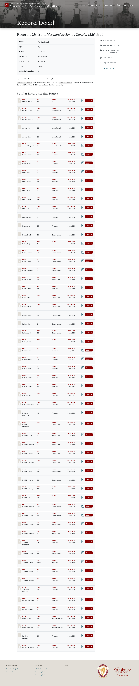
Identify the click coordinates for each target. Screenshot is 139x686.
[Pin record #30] (82, 216)
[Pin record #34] (82, 225)
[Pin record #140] (82, 497)
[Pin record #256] (82, 646)
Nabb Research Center (43, 669)
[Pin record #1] (82, 100)
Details (88, 100)
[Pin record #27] (82, 189)
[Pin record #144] (82, 532)
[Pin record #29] (82, 207)
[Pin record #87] (82, 269)
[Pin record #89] (82, 287)
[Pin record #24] (82, 163)
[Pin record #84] (82, 243)
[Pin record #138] (82, 479)
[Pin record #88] (82, 278)
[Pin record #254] (82, 635)
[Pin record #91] (82, 305)
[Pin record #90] (82, 296)
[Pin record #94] (82, 332)
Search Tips (121, 5)
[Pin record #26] (82, 180)
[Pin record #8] (82, 145)
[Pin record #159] (82, 561)
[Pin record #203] (82, 599)
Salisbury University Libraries (45, 672)
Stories (98, 5)
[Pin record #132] (82, 423)
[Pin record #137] (82, 470)
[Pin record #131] (82, 412)
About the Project (12, 669)
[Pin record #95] (82, 341)
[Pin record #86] (82, 261)
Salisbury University (42, 675)
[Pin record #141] (82, 506)
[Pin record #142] (82, 515)
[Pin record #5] (82, 118)
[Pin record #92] (82, 314)
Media (105, 5)
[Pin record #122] (82, 394)
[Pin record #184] (82, 588)
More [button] (131, 5)
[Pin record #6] (82, 127)
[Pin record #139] (82, 488)
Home (83, 5)
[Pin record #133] (82, 434)
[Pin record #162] (82, 579)
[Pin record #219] (82, 626)
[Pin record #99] (82, 350)
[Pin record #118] (82, 367)
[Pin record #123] (82, 403)
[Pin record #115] (82, 359)
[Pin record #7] (82, 136)
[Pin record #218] (82, 617)
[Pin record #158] (82, 552)
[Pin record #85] (82, 252)
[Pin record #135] (82, 452)
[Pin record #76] (82, 234)
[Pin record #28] (82, 198)
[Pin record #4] (82, 109)
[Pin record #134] (82, 443)
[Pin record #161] (82, 570)
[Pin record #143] (82, 523)
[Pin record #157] (82, 541)
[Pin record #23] (82, 154)
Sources (91, 5)
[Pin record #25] (82, 171)
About (112, 5)
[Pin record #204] (82, 608)
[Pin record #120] (82, 376)
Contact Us (10, 672)
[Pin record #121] (82, 385)
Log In (67, 669)
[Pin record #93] (82, 323)
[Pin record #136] (82, 461)
